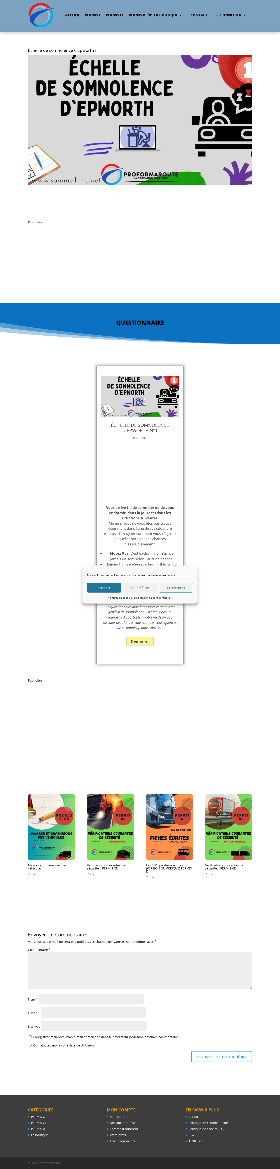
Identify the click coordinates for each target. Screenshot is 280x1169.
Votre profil (118, 1135)
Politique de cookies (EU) (206, 1129)
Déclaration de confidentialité (152, 597)
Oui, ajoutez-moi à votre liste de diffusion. (63, 1045)
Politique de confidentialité (208, 1123)
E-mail (34, 1013)
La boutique (40, 1135)
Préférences (176, 587)
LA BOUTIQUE (166, 15)
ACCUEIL (72, 15)
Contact (194, 1117)
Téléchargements (122, 1141)
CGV (191, 1135)
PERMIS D (137, 15)
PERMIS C (93, 15)
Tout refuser (140, 587)
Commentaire (39, 950)
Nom (33, 999)
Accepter (104, 587)
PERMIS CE (115, 15)
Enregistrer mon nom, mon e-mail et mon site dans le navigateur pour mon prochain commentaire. (106, 1037)
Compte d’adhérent (124, 1129)
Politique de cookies (120, 597)
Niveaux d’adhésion (124, 1123)
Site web (34, 1026)
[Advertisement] (140, 255)
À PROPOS (196, 1141)
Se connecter (228, 15)
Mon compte (119, 1117)
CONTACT (199, 15)
